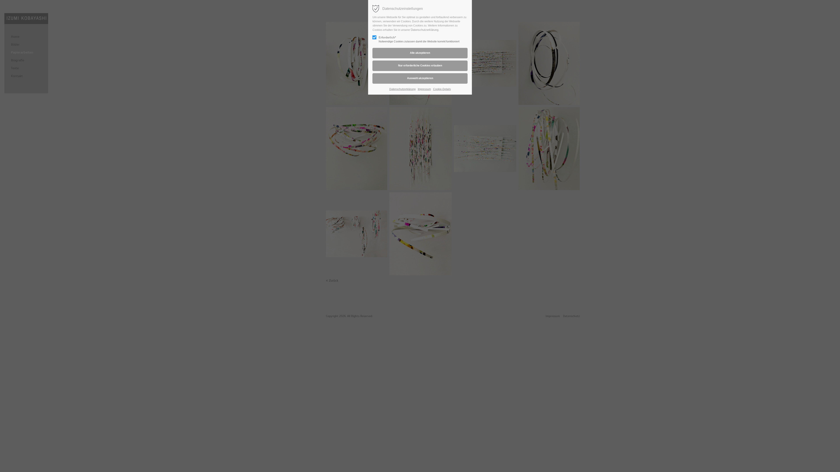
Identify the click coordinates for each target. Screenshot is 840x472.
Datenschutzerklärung (424, 29)
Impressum (424, 89)
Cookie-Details (442, 89)
